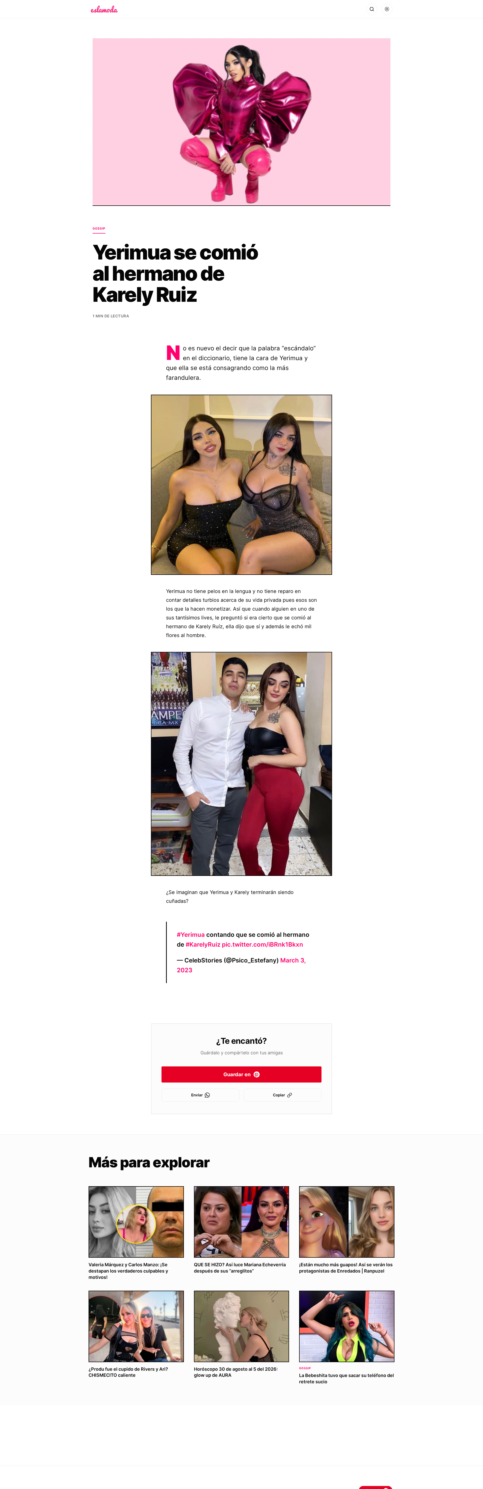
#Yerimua (191, 934)
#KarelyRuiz (203, 944)
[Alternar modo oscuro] (386, 9)
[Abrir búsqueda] (371, 9)
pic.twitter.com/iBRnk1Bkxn (262, 944)
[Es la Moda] (104, 9)
